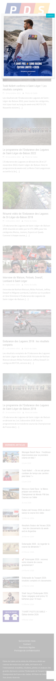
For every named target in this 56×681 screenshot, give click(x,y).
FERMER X (50, 15)
